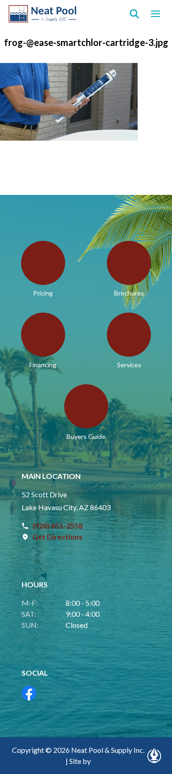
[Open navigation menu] (155, 14)
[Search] (134, 14)
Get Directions (58, 536)
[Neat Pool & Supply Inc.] (42, 14)
